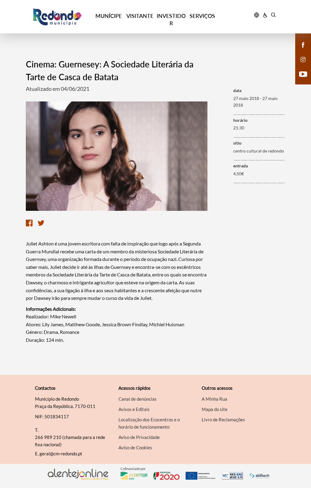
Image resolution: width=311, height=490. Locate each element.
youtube (299, 80)
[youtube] (303, 73)
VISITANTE (139, 15)
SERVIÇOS (202, 15)
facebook (299, 51)
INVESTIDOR (171, 19)
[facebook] (303, 44)
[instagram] (303, 59)
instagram (299, 65)
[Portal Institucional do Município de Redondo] (61, 16)
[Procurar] (273, 15)
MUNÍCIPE (108, 15)
